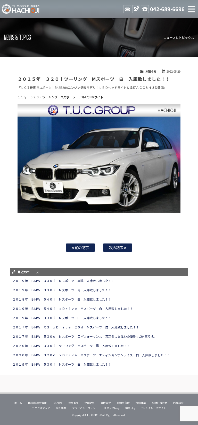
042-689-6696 (167, 9)
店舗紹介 (178, 403)
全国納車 (90, 403)
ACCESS (136, 9)
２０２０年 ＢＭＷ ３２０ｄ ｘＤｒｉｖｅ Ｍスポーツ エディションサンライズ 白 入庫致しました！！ (91, 355)
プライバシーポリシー (85, 408)
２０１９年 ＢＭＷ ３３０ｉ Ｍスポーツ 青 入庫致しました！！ (61, 290)
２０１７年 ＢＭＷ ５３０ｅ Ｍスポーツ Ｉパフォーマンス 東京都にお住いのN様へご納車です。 (84, 336)
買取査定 (106, 403)
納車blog (130, 408)
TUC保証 (57, 403)
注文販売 (73, 403)
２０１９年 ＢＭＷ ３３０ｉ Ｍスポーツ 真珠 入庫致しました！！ (63, 280)
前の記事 (81, 247)
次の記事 (116, 247)
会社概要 (61, 408)
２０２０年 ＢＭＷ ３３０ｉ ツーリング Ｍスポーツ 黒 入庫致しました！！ (71, 345)
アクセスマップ (41, 408)
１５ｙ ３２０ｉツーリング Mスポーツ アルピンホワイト (60, 97)
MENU (191, 9)
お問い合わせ (159, 403)
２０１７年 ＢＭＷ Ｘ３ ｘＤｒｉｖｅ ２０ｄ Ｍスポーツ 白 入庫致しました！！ (75, 327)
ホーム (18, 403)
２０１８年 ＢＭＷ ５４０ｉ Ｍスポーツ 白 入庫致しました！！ (61, 299)
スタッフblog (111, 408)
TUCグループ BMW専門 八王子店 (20, 9)
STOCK (127, 9)
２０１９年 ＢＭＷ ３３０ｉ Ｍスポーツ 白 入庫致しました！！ (61, 318)
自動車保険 (123, 403)
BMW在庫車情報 (37, 403)
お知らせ (150, 71)
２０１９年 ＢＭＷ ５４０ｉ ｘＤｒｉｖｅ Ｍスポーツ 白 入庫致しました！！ (72, 308)
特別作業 (141, 403)
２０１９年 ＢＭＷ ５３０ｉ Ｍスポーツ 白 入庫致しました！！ (61, 364)
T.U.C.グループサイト (154, 408)
